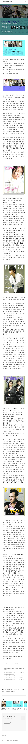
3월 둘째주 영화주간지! (9, 672)
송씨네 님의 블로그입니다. (8, 719)
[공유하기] (9, 663)
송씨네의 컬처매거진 (7, 2)
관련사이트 (4, 735)
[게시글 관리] (11, 663)
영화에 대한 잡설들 (7, 668)
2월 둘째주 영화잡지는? (9, 677)
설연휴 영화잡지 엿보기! (9, 679)
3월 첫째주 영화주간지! (9, 674)
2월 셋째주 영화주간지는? (9, 675)
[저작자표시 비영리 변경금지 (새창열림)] (21, 663)
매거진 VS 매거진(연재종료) (17, 668)
